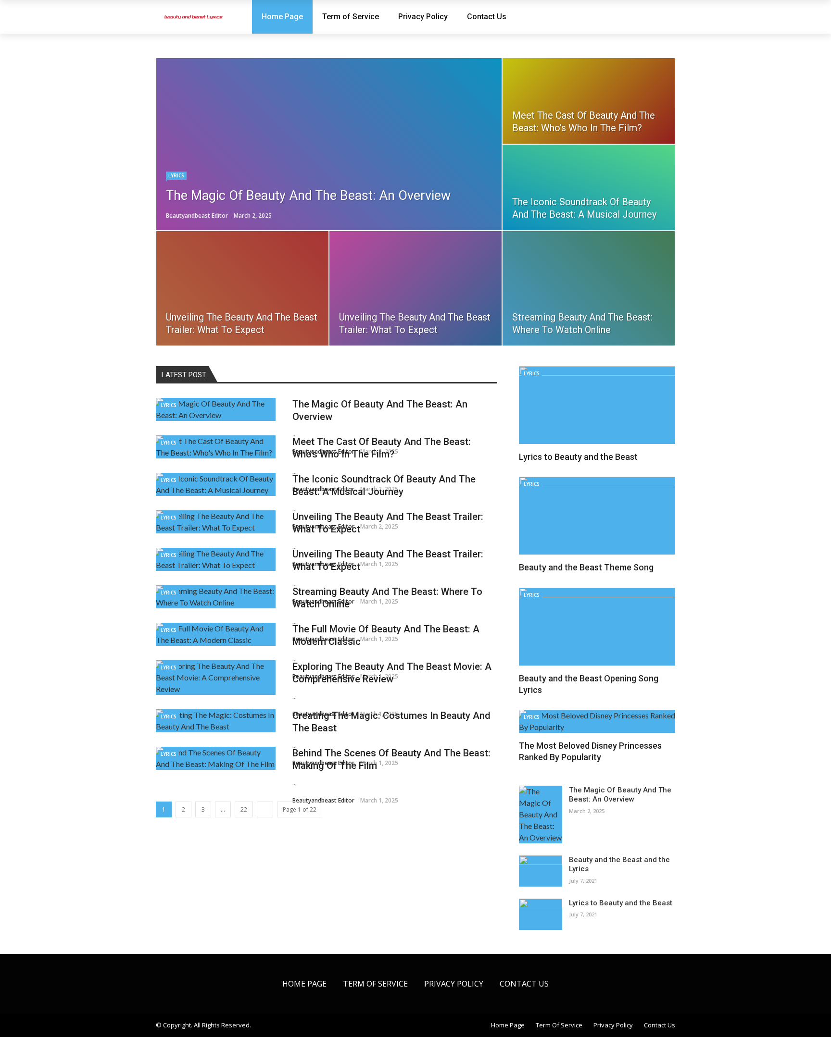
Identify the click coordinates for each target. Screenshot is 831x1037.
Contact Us (486, 16)
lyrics (176, 175)
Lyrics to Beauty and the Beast (578, 457)
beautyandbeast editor (197, 215)
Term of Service (350, 16)
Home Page (282, 16)
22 (243, 809)
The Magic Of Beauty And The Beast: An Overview (620, 795)
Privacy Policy (423, 16)
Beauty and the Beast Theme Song (586, 567)
